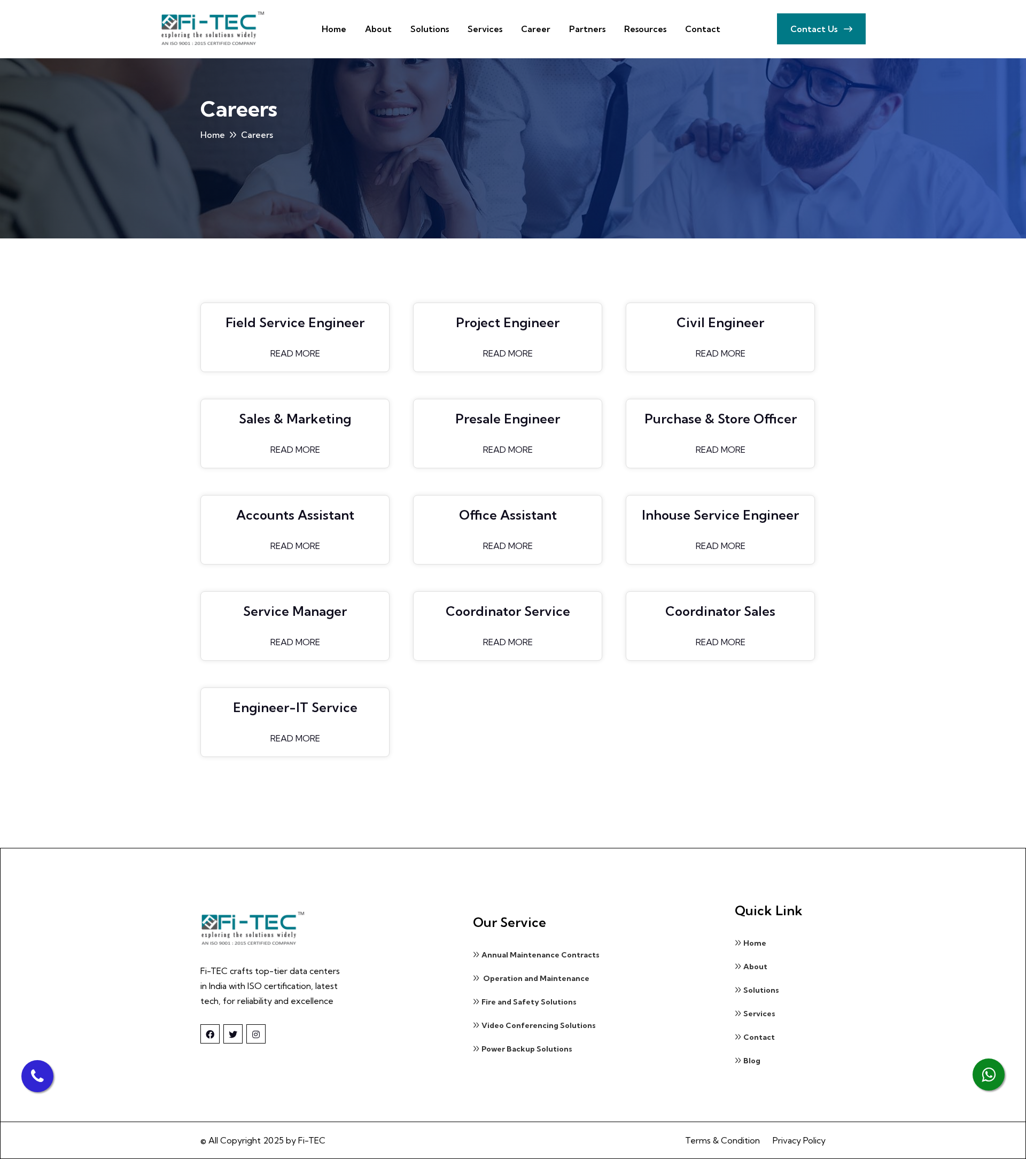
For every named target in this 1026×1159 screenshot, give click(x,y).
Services (485, 29)
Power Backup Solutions (526, 1049)
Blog (751, 1060)
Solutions (429, 29)
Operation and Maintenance (535, 978)
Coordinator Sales (720, 611)
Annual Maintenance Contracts (540, 955)
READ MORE (295, 353)
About (378, 29)
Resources (645, 29)
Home (334, 29)
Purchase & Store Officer (720, 419)
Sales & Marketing (295, 419)
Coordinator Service (508, 611)
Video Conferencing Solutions (538, 1025)
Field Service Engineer (295, 322)
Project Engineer (507, 322)
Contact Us (815, 29)
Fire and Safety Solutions (529, 1002)
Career (535, 29)
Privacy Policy (799, 1140)
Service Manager (295, 611)
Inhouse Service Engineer (720, 515)
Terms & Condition (722, 1140)
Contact (702, 29)
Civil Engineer (720, 322)
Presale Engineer (507, 419)
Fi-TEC (311, 1140)
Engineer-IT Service (295, 707)
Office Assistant (508, 515)
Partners (587, 29)
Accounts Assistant (295, 515)
